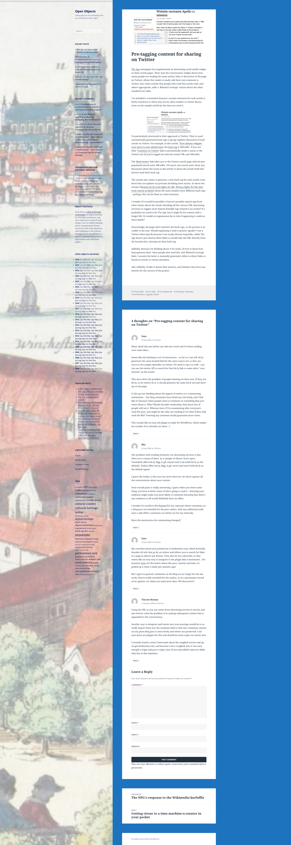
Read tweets (142, 161)
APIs (85, 486)
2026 (77, 259)
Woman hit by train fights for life (157, 187)
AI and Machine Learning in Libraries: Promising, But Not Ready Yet (87, 69)
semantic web (94, 559)
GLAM (89, 528)
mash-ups (79, 531)
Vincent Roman (149, 599)
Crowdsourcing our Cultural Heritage (89, 193)
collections (81, 493)
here (143, 563)
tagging (95, 563)
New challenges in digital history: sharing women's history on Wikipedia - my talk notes (89, 423)
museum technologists (83, 542)
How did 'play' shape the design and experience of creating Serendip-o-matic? (90, 413)
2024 (77, 270)
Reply (136, 433)
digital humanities (84, 525)
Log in (77, 455)
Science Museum (81, 559)
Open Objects (85, 11)
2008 (77, 357)
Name (135, 723)
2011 (77, 341)
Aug (79, 278)
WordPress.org (81, 469)
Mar (89, 265)
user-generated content (87, 571)
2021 (77, 287)
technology (78, 566)
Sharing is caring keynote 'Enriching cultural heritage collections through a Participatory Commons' (90, 433)
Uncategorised (87, 566)
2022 (77, 281)
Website (135, 746)
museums (82, 535)
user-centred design (82, 568)
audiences (80, 490)
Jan (81, 270)
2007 (77, 363)
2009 (77, 352)
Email (135, 734)
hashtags (180, 291)
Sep (83, 273)
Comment (137, 685)
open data (78, 544)
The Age (135, 69)
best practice (91, 490)
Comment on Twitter (148, 150)
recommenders (138, 294)
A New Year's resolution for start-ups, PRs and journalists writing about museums (90, 392)
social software (83, 562)
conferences (80, 500)
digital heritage (84, 519)
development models (81, 516)
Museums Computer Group (87, 538)
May (97, 287)
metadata (91, 531)
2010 (77, 347)
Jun (100, 270)
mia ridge (151, 291)
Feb (85, 259)
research (91, 556)
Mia (143, 444)
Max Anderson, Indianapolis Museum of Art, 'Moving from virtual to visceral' (90, 405)
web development (87, 574)
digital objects (98, 525)
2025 (77, 265)
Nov (90, 278)
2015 (77, 319)
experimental (80, 528)
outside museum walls (81, 550)
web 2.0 (78, 574)
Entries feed (80, 460)
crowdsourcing (93, 500)
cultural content (85, 504)
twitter (156, 294)
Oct (86, 268)
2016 (77, 314)
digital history (81, 522)
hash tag (172, 147)
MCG (86, 531)
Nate (144, 336)
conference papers (84, 497)
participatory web (86, 553)
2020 (77, 292)
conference (91, 494)
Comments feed (82, 464)
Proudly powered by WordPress (145, 839)
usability (96, 566)
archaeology (92, 487)
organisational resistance (84, 547)
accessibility (79, 487)
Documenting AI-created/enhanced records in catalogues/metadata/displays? (88, 59)
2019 (77, 298)
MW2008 (95, 542)
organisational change (88, 544)
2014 (77, 325)
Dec (94, 295)
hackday (93, 528)
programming (80, 556)
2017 (77, 308)
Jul (76, 262)
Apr (92, 314)
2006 (77, 368)
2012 (77, 336)
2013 (77, 330)
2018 (77, 303)
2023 (77, 276)
